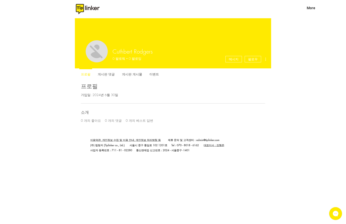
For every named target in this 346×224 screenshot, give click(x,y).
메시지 (233, 59)
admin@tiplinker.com (207, 140)
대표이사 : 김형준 (214, 145)
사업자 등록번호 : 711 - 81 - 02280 (111, 150)
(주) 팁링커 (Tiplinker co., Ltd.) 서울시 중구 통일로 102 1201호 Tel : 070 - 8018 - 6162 (147, 145)
